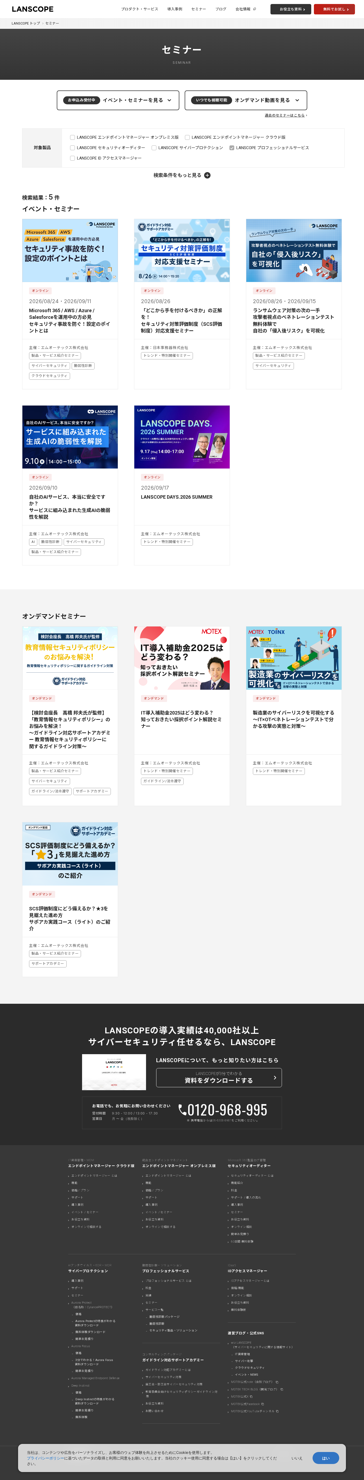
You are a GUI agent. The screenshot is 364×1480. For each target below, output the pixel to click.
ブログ (221, 9)
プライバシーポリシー (45, 1458)
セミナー (198, 9)
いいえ (297, 1458)
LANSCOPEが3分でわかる (219, 1077)
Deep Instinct (80, 1385)
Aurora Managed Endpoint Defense (95, 1378)
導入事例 (174, 9)
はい (326, 1458)
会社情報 (243, 9)
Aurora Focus (80, 1346)
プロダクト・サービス (139, 9)
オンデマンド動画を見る (243, 100)
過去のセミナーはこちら (285, 115)
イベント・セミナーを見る (115, 100)
